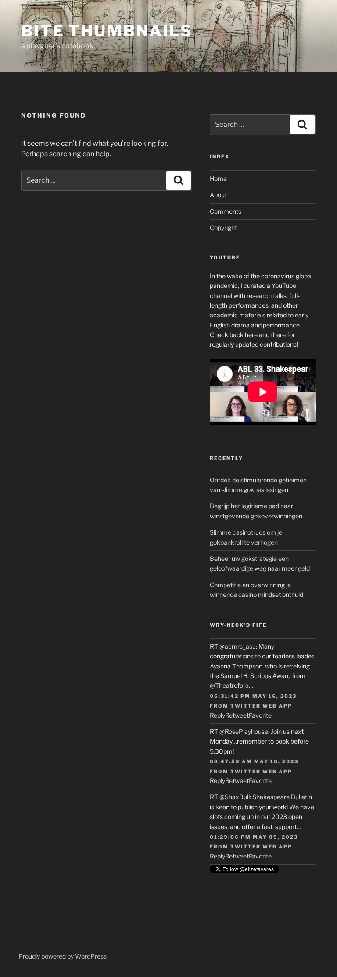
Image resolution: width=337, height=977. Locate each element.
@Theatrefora (229, 685)
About (218, 194)
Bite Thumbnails (107, 30)
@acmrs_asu (237, 646)
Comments (225, 211)
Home (218, 178)
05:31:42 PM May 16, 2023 (253, 696)
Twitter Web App (261, 706)
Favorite (260, 715)
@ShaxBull (234, 797)
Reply (217, 715)
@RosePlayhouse (243, 731)
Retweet (237, 715)
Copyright (223, 227)
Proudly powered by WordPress (62, 956)
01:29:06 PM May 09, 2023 (254, 837)
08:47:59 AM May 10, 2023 (254, 761)
